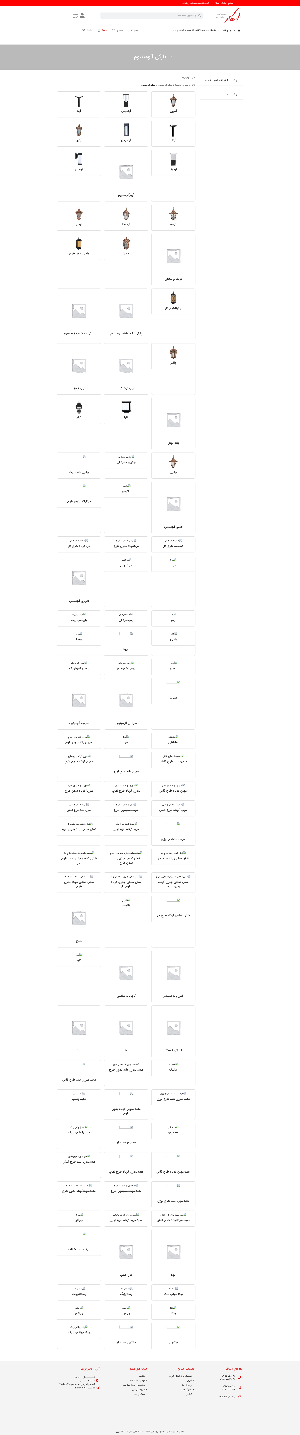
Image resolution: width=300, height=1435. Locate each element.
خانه (193, 85)
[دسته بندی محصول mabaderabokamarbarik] (79, 1131)
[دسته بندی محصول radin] (173, 637)
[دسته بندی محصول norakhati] (126, 1255)
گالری (189, 1380)
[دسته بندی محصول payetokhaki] (126, 369)
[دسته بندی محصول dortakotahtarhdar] (79, 544)
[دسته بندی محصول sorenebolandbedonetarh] (79, 740)
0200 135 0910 (229, 1386)
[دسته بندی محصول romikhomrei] (126, 667)
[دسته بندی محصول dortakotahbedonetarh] (126, 544)
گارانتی (189, 1394)
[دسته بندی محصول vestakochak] (79, 1292)
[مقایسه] (83, 30)
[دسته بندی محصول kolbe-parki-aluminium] (79, 958)
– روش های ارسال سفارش (135, 1385)
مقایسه (89, 29)
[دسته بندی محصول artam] (173, 133)
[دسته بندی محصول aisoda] (126, 217)
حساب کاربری (75, 15)
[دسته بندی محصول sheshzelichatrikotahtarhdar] (126, 882)
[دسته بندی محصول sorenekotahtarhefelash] (173, 789)
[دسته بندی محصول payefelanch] (79, 369)
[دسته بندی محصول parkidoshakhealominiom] (79, 314)
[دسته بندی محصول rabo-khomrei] (126, 618)
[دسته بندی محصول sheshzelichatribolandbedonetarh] (126, 859)
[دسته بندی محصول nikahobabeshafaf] (79, 1242)
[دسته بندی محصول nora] (173, 1255)
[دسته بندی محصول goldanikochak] (173, 1031)
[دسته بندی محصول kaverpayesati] (126, 976)
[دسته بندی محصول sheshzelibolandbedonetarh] (79, 827)
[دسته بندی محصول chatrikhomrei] (126, 460)
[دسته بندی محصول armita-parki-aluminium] (173, 162)
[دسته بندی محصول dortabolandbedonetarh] (79, 494)
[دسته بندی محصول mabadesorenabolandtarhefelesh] (79, 1160)
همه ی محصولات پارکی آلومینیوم (173, 85)
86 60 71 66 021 (228, 1376)
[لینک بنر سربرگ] (150, 3)
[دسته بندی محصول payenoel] (173, 423)
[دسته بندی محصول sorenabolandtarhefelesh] (79, 808)
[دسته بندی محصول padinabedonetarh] (79, 246)
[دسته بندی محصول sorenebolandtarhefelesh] (173, 760)
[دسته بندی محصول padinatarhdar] (173, 301)
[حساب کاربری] (82, 15)
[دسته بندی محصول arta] (79, 104)
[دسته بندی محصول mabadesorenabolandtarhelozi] (173, 1194)
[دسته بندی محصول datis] (126, 489)
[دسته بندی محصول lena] (126, 1031)
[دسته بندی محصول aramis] (126, 104)
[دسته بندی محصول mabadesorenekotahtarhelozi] (126, 1165)
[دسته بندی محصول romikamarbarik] (79, 667)
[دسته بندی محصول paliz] (173, 356)
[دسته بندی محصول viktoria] (173, 1336)
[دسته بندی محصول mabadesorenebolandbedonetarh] (126, 1068)
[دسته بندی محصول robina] (126, 642)
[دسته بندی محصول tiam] (79, 410)
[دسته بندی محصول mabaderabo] (173, 1131)
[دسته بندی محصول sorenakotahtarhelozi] (126, 827)
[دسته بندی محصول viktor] (79, 1311)
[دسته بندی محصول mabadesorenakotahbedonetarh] (79, 1189)
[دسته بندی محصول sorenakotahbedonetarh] (79, 789)
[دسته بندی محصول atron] (173, 104)
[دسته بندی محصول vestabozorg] (126, 1292)
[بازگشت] (170, 57)
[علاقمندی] (113, 30)
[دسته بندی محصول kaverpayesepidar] (173, 976)
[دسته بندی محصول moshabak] (173, 1068)
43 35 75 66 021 (227, 1379)
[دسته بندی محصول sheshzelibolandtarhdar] (173, 856)
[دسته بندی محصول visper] (126, 1311)
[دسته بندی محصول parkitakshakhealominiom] (126, 314)
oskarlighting (227, 1396)
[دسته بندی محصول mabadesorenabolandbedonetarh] (126, 1189)
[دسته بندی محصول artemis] (126, 133)
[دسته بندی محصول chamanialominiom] (173, 507)
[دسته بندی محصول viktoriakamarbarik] (79, 1331)
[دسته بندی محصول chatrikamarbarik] (79, 465)
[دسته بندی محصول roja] (79, 637)
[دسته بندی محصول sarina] (173, 691)
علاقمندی (120, 30)
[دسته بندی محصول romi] (173, 667)
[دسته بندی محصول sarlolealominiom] (79, 704)
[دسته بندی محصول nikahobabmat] (173, 1292)
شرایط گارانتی (138, 1389)
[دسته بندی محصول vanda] (173, 1311)
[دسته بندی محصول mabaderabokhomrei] (126, 1136)
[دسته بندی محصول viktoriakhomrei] (126, 1336)
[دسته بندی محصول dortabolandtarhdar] (173, 544)
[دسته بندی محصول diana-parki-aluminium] (173, 563)
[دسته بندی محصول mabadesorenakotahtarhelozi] (126, 1218)
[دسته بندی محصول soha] (126, 740)
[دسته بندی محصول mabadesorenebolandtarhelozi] (173, 1097)
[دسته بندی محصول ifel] (79, 217)
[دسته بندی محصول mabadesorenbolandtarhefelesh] (79, 1073)
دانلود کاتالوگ (132, 30)
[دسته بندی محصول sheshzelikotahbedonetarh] (79, 882)
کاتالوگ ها (187, 1389)
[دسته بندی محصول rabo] (173, 618)
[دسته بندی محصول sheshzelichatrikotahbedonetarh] (173, 882)
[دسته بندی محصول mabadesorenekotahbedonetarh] (126, 1104)
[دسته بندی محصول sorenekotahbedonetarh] (79, 760)
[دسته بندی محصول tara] (126, 410)
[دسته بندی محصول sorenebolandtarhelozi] (126, 765)
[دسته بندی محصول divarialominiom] (79, 581)
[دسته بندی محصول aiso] (173, 217)
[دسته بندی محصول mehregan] (79, 1218)
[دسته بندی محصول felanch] (79, 922)
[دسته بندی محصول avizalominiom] (126, 175)
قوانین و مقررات (137, 1380)
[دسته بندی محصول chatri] (173, 465)
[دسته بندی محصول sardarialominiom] (126, 704)
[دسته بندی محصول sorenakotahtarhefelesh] (173, 808)
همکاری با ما (139, 1394)
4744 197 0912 (228, 1389)
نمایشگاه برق (186, 1376)
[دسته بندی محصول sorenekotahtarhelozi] (126, 789)
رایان (118, 1431)
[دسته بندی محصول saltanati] (173, 740)
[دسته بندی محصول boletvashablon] (173, 259)
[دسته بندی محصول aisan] (79, 162)
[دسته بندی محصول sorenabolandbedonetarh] (126, 808)
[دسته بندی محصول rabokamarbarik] (79, 618)
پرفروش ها (187, 1385)
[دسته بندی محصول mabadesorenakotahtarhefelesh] (173, 1218)
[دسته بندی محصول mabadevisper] (79, 1097)
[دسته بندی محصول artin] (79, 133)
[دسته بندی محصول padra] (126, 246)
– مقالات (143, 1376)
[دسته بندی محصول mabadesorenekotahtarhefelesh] (173, 1165)
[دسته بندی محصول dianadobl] (126, 563)
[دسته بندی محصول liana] (79, 1031)
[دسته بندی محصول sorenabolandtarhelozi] (173, 832)
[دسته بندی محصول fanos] (126, 904)
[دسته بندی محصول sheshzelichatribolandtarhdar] (79, 859)
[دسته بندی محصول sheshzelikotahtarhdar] (173, 909)
